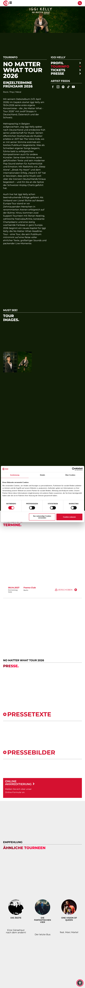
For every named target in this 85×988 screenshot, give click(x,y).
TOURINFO (60, 67)
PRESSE (57, 74)
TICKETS (58, 70)
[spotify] (63, 87)
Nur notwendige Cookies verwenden (42, 517)
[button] (80, 983)
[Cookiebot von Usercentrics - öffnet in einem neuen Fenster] (73, 469)
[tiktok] (68, 87)
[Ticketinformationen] (75, 589)
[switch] (32, 507)
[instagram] (58, 87)
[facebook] (53, 87)
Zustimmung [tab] (14, 475)
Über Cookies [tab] (70, 475)
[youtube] (73, 87)
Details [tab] (42, 475)
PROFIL (57, 63)
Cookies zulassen (69, 517)
